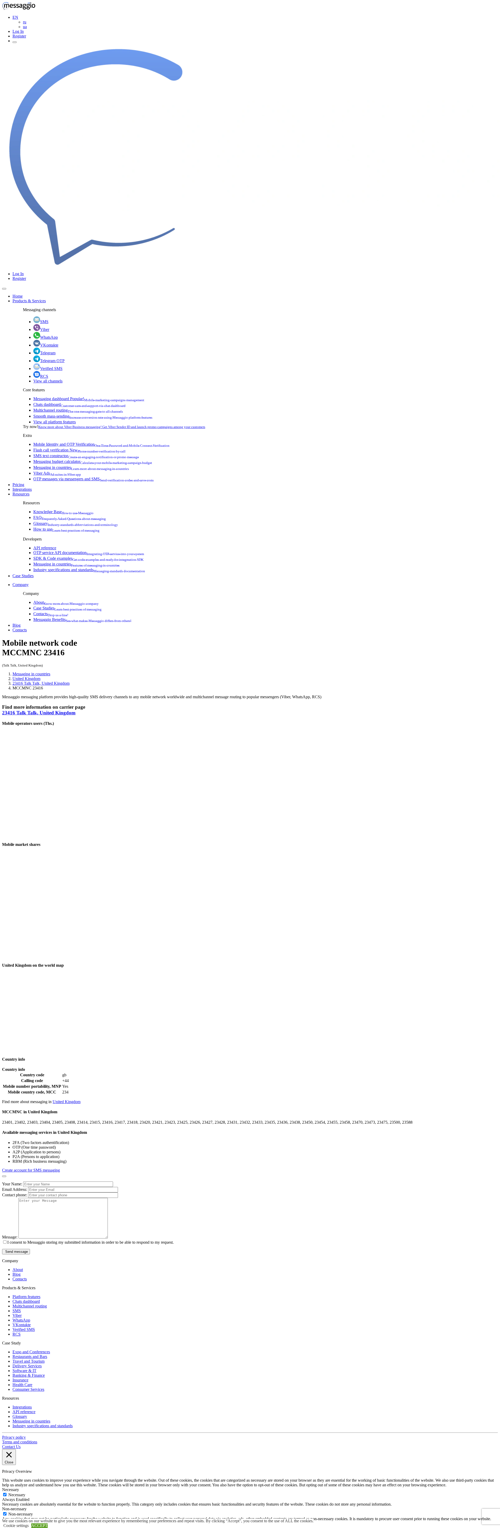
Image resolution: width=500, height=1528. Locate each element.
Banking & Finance (28, 1375)
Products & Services (29, 301)
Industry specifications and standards (89, 570)
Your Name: (12, 1184)
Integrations (22, 489)
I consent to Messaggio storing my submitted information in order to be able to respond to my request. (90, 1242)
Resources (20, 494)
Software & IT (24, 1370)
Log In (18, 31)
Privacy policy (14, 1437)
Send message (16, 1252)
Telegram (47, 353)
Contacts (50, 614)
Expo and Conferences (31, 1352)
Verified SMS (51, 368)
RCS (44, 376)
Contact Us (11, 1446)
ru (24, 22)
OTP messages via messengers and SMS (93, 479)
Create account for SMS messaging (31, 1170)
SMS (44, 321)
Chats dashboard (79, 404)
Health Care (22, 1384)
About (66, 602)
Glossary (75, 523)
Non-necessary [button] (14, 1509)
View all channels (48, 381)
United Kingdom (26, 678)
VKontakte (49, 345)
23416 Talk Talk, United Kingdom (41, 683)
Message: (10, 1237)
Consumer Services (28, 1389)
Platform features (26, 1296)
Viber (44, 329)
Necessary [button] (10, 1489)
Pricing (18, 484)
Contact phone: (15, 1195)
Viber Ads (57, 473)
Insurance (20, 1380)
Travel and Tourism (28, 1361)
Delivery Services (27, 1366)
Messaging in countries (81, 467)
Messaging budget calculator (92, 461)
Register (19, 36)
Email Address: (15, 1189)
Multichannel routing (78, 410)
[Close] (4, 289)
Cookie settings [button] (16, 1525)
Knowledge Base (63, 512)
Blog (16, 625)
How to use (66, 529)
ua (25, 26)
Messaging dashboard (88, 399)
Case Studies (23, 576)
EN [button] (15, 17)
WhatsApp (49, 337)
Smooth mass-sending (92, 416)
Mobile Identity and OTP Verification (101, 444)
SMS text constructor (86, 456)
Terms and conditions (19, 1442)
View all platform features (54, 422)
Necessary (16, 1495)
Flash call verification (79, 450)
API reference (44, 548)
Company (20, 584)
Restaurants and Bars (29, 1356)
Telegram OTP (52, 361)
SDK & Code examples (88, 558)
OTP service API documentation (88, 552)
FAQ (69, 517)
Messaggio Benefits (82, 619)
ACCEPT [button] (39, 1525)
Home (17, 296)
